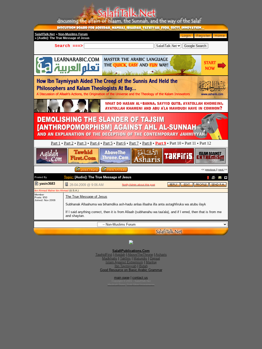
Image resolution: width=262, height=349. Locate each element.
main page (121, 278)
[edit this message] (187, 185)
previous (210, 169)
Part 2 (68, 143)
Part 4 (95, 143)
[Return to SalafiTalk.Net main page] (219, 37)
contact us (140, 278)
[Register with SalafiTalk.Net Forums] (203, 37)
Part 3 (81, 143)
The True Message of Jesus (86, 197)
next (221, 169)
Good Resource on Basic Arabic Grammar (131, 270)
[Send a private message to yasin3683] (217, 185)
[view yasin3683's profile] (201, 185)
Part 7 (134, 143)
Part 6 (121, 143)
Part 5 (108, 143)
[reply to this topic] (174, 185)
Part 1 (55, 143)
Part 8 (147, 143)
